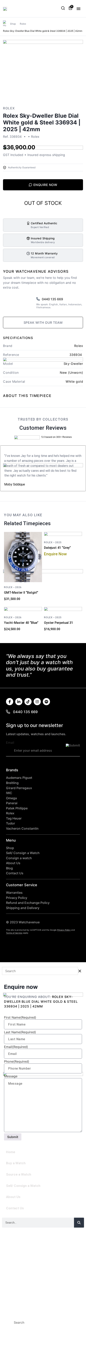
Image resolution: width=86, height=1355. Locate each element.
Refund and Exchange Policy (28, 903)
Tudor (10, 823)
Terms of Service (14, 933)
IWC (9, 793)
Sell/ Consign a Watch (23, 853)
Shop (13, 23)
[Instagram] (37, 701)
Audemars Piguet (19, 778)
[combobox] (37, 1322)
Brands (12, 1273)
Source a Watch (18, 1174)
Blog (9, 868)
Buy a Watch (16, 1163)
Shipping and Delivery (22, 908)
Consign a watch (19, 858)
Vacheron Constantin (22, 828)
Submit (12, 1137)
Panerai (11, 803)
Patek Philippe (17, 808)
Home (10, 1152)
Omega (11, 798)
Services (14, 1281)
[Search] (79, 1223)
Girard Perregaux (19, 788)
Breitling (12, 783)
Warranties (14, 893)
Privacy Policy (16, 898)
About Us (13, 863)
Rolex (23, 23)
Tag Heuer (14, 818)
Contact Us (14, 873)
